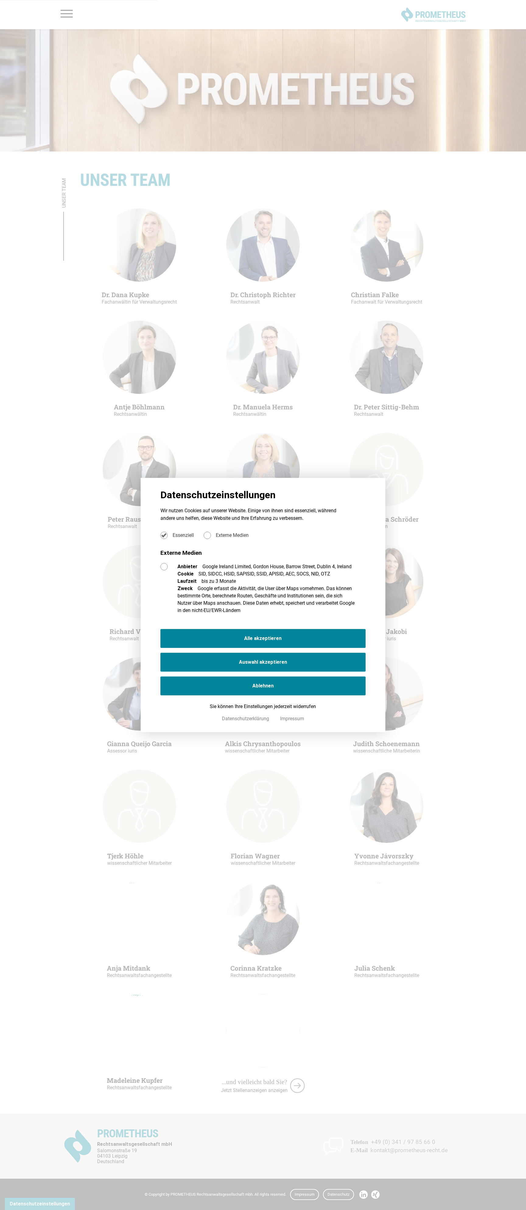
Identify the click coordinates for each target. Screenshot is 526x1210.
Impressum (292, 718)
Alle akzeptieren (263, 638)
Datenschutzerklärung (246, 718)
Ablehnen (263, 686)
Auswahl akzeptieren (263, 662)
